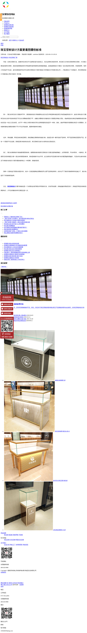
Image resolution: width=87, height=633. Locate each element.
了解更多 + (4, 266)
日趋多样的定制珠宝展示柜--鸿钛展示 (15, 315)
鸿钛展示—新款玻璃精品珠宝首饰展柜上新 (17, 252)
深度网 (21, 584)
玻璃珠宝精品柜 (9, 26)
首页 (10, 40)
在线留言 (3, 572)
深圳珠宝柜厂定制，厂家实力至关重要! (16, 231)
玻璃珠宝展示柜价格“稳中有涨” (13, 256)
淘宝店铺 (7, 539)
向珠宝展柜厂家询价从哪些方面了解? (15, 319)
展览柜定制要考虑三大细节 (9, 203)
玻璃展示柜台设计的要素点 (12, 250)
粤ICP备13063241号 (6, 584)
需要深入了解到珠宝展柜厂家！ (13, 216)
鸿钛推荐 (3, 533)
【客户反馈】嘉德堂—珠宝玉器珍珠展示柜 (17, 222)
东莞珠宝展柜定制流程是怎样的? (14, 317)
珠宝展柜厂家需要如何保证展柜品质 (15, 320)
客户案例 (7, 33)
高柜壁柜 (15, 535)
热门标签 (9, 583)
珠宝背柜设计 (5, 57)
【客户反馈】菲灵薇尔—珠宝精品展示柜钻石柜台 (19, 218)
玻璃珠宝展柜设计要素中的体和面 (14, 254)
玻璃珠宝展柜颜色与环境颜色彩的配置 (15, 245)
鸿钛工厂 (12, 544)
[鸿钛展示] (6, 10)
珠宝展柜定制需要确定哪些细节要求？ (15, 227)
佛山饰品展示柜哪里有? (11, 229)
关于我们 (3, 543)
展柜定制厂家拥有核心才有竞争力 (14, 259)
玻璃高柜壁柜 (8, 28)
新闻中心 (7, 30)
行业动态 (21, 40)
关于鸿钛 (7, 32)
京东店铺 (12, 539)
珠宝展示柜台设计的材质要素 (13, 249)
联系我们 (20, 583)
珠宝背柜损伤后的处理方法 (13, 304)
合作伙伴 (15, 583)
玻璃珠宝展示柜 (9, 25)
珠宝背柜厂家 (13, 57)
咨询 (2, 586)
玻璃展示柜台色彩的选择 (11, 243)
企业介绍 (7, 544)
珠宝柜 (6, 535)
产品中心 (7, 23)
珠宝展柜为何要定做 (7, 206)
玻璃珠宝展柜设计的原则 (11, 257)
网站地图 (3, 583)
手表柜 (21, 535)
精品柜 (10, 535)
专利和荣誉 (19, 544)
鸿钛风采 (25, 544)
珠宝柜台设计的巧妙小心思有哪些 (14, 224)
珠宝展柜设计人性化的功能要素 (13, 247)
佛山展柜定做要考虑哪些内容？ (13, 233)
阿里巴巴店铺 (20, 539)
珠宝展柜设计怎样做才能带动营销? (14, 220)
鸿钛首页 (7, 21)
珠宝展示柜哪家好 (9, 225)
